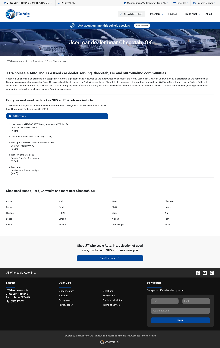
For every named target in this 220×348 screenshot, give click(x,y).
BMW (114, 201)
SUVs (79, 105)
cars (62, 105)
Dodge (9, 207)
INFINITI (63, 213)
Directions (108, 291)
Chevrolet (169, 201)
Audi (61, 201)
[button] (29, 3)
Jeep (114, 213)
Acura (9, 201)
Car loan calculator (112, 300)
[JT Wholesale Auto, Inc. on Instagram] (210, 272)
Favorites (181, 3)
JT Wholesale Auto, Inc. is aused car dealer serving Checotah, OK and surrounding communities (86, 73)
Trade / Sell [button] (191, 14)
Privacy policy (66, 305)
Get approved (65, 300)
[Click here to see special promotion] (110, 25)
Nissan (115, 218)
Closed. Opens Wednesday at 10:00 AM (146, 3)
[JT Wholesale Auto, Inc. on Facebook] (196, 272)
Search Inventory (133, 14)
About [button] (208, 14)
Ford (61, 207)
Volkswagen (118, 224)
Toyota (62, 224)
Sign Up (180, 320)
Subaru (9, 224)
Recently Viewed (205, 3)
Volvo (167, 224)
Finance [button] (172, 14)
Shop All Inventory (108, 258)
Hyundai (10, 213)
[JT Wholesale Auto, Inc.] (17, 14)
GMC (114, 207)
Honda (168, 207)
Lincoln (62, 218)
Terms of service (111, 305)
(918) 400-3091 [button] (69, 2)
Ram (167, 218)
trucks (68, 105)
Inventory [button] (155, 14)
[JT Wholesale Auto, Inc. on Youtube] (203, 272)
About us (63, 295)
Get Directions (19, 116)
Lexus (9, 218)
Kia (166, 213)
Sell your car (109, 295)
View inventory (66, 291)
